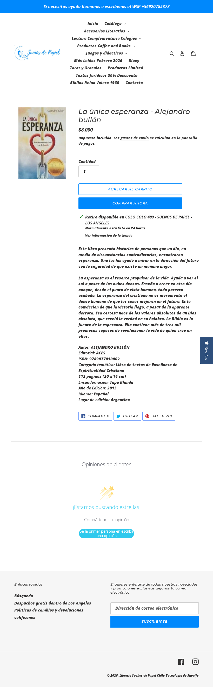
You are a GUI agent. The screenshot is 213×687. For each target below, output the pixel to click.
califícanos (24, 617)
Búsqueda (23, 595)
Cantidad (87, 161)
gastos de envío (135, 137)
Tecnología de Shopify (182, 675)
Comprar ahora (130, 203)
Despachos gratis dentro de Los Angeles (52, 603)
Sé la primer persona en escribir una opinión (107, 533)
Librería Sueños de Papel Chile (142, 675)
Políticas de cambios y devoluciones (48, 610)
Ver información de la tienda (108, 235)
